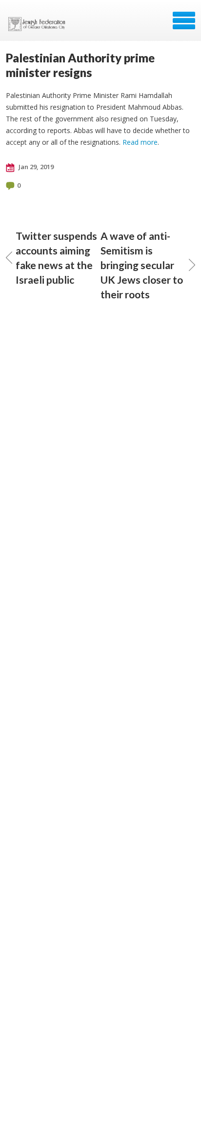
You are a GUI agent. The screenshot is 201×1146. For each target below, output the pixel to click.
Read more (140, 142)
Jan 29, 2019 (35, 166)
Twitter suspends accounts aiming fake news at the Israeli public (56, 258)
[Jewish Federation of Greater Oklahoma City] (39, 24)
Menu (184, 20)
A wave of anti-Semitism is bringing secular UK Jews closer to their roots (141, 265)
